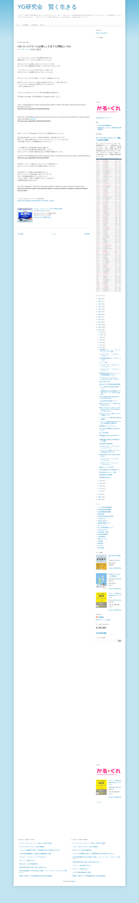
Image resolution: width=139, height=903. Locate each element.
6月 (101, 347)
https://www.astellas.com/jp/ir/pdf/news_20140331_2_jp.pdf (35, 200)
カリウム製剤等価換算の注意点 (82, 872)
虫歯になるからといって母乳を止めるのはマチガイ (109, 404)
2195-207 (33, 119)
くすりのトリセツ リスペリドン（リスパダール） (109, 463)
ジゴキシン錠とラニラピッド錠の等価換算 (31, 846)
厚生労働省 (101, 548)
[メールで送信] (31, 49)
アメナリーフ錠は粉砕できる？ (82, 865)
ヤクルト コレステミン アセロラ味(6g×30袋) (48, 208)
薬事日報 (100, 543)
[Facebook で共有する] (38, 49)
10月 (101, 337)
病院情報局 (101, 514)
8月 (101, 342)
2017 (99, 322)
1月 (101, 491)
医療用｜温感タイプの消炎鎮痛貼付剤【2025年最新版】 (36, 876)
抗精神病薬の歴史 (104, 477)
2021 (99, 311)
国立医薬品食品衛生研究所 (106, 516)
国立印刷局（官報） (104, 532)
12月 (101, 332)
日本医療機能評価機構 (104, 512)
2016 (99, 324)
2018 (99, 319)
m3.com (100, 545)
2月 (101, 488)
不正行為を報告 (101, 633)
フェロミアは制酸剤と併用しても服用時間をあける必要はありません (39, 850)
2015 (99, 327)
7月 (101, 345)
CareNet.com (102, 518)
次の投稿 (20, 234)
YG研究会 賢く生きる (47, 7)
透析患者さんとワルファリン (107, 426)
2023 (99, 306)
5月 (101, 480)
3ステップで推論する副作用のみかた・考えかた (115, 595)
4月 (101, 483)
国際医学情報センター (104, 523)
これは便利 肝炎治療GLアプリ (108, 401)
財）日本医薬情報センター (106, 527)
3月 (101, 486)
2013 (99, 494)
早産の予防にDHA (104, 381)
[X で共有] (36, 49)
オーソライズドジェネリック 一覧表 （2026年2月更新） (36, 843)
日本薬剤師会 (102, 536)
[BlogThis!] (34, 49)
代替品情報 (34, 25)
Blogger (73, 881)
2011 (99, 499)
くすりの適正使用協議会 (105, 507)
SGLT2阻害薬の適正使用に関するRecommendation (109, 397)
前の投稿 (87, 234)
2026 (99, 299)
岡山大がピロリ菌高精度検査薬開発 (109, 384)
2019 (99, 317)
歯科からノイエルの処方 (106, 467)
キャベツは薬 (103, 362)
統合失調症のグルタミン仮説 (107, 472)
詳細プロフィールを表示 (103, 620)
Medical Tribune (102, 521)
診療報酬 (25, 25)
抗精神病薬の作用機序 (106, 475)
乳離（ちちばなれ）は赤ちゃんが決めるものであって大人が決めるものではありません (110, 409)
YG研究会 (101, 617)
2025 (99, 301)
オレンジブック (102, 525)
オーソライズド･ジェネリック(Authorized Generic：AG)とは (109, 378)
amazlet (42, 210)
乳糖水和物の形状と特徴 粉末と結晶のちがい (33, 867)
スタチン (28, 49)
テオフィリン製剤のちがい (27, 860)
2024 (99, 304)
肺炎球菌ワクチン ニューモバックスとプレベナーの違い (109, 350)
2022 (99, 309)
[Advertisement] (51, 34)
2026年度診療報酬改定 (104, 125)
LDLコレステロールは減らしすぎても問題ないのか (109, 414)
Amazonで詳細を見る (115, 568)
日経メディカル (102, 539)
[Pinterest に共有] (40, 49)
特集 (41, 25)
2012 (99, 497)
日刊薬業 (100, 541)
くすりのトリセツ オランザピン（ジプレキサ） (109, 459)
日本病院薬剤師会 (103, 534)
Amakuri (117, 560)
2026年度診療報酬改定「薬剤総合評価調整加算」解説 (35, 853)
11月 (101, 334)
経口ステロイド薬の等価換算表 (28, 864)
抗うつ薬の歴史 (104, 432)
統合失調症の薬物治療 (106, 443)
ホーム (18, 25)
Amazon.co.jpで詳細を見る (42, 217)
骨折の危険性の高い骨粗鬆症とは (109, 469)
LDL (23, 49)
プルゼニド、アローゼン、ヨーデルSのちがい (33, 857)
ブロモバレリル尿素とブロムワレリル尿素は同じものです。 (109, 451)
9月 (101, 340)
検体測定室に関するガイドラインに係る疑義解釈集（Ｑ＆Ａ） (109, 374)
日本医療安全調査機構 (104, 509)
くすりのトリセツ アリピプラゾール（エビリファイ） (109, 447)
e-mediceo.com (102, 530)
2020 (99, 314)
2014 (99, 330)
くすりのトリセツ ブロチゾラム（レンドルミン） (109, 365)
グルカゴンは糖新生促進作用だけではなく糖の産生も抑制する (109, 422)
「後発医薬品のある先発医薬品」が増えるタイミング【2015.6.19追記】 (109, 392)
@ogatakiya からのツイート (104, 118)
